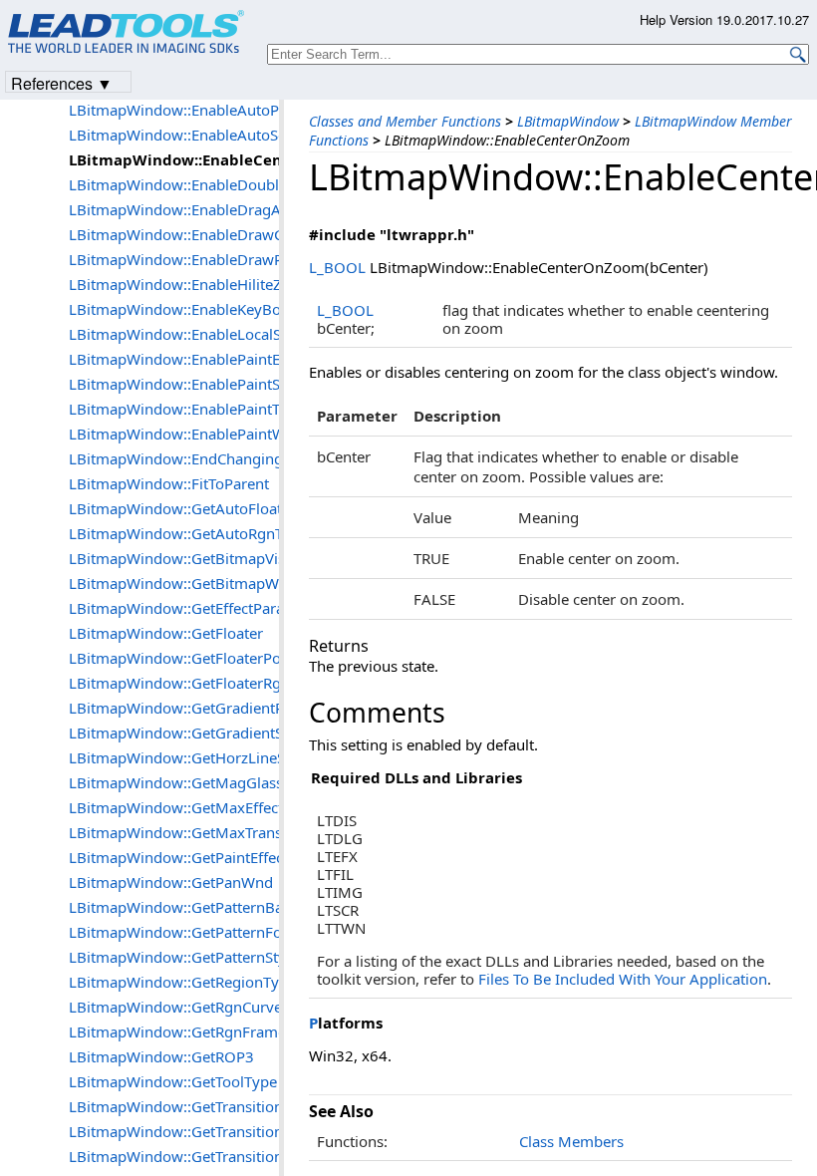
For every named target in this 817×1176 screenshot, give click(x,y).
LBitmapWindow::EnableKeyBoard (174, 309)
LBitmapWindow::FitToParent (169, 483)
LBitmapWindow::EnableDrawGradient (174, 234)
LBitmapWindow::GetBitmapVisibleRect (174, 558)
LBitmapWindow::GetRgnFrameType (174, 1031)
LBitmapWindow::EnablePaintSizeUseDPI (174, 384)
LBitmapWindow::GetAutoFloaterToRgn (174, 508)
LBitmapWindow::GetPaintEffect (174, 857)
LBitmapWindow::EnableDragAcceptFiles (174, 209)
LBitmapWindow (568, 121)
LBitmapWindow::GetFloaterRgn (174, 683)
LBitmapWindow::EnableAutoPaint (174, 110)
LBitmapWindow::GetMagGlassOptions (174, 782)
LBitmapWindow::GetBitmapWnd (174, 583)
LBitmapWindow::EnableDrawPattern (174, 259)
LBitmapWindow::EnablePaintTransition (174, 409)
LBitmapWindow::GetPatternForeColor (174, 932)
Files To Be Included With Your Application (622, 979)
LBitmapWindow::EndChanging (174, 458)
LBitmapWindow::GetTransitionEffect (174, 1131)
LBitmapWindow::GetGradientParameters (174, 708)
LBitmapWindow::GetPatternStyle (174, 957)
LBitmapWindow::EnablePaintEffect (174, 359)
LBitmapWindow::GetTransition (174, 1106)
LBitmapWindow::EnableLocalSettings (174, 334)
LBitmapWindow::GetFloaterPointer (174, 658)
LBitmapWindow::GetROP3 (161, 1056)
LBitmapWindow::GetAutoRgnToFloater (174, 533)
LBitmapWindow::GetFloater (166, 633)
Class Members (571, 1141)
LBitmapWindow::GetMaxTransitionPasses (174, 832)
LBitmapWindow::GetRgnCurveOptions (174, 1007)
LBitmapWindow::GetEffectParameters (174, 608)
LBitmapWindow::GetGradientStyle (174, 732)
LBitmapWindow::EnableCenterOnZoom (174, 159)
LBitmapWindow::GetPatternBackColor (174, 907)
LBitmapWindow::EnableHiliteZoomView (174, 284)
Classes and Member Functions (405, 121)
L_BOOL (337, 267)
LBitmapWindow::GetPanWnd (171, 882)
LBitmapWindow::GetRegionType (174, 982)
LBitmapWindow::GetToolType (173, 1081)
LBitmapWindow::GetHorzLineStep (174, 757)
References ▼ (62, 82)
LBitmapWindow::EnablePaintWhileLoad (174, 433)
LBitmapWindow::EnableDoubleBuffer (174, 184)
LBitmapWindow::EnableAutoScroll (174, 135)
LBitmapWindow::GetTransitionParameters (174, 1156)
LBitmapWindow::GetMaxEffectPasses (174, 807)
